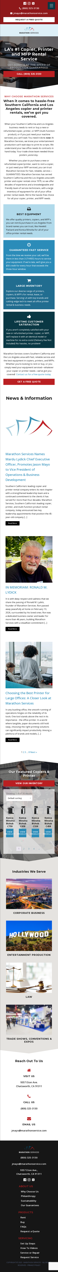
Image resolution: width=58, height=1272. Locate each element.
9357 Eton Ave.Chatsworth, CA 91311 (29, 1084)
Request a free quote (29, 19)
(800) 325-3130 (30, 8)
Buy (22, 1222)
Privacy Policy (34, 1265)
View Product (9, 833)
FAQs (23, 1226)
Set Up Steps (27, 1243)
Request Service (29, 1257)
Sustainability (28, 1200)
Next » (33, 752)
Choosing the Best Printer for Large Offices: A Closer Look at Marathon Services (28, 698)
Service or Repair (30, 1252)
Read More (12, 523)
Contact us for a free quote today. (33, 374)
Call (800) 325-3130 (29, 74)
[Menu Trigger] (51, 5)
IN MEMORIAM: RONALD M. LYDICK (26, 590)
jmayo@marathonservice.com (30, 13)
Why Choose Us (30, 1191)
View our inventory (29, 783)
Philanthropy (28, 1196)
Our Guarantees (30, 1205)
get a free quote (29, 381)
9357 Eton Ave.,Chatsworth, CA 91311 (29, 1172)
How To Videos (29, 1248)
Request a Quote (30, 1231)
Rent (23, 1217)
